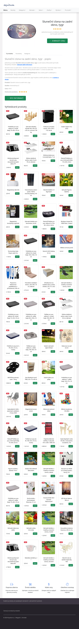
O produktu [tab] (9, 53)
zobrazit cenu (58, 41)
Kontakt (24, 617)
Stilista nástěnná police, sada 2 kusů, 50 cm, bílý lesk (66, 316)
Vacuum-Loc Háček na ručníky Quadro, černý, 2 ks (66, 470)
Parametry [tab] (19, 53)
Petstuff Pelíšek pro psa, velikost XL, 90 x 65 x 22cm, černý (49, 223)
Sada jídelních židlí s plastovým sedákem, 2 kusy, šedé (13, 411)
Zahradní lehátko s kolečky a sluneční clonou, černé (66, 284)
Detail (17, 134)
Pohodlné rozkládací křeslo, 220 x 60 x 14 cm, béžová (31, 284)
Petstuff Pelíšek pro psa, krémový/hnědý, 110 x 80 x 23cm (67, 160)
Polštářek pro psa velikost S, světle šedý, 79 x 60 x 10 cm (13, 500)
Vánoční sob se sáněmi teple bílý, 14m (67, 559)
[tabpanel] (33, 75)
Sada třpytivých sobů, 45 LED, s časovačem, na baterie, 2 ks (66, 440)
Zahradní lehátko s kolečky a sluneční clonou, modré (48, 530)
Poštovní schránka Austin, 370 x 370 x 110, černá (48, 128)
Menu (5, 10)
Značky (49, 10)
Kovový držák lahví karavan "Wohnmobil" (48, 499)
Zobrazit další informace (24, 64)
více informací (16, 98)
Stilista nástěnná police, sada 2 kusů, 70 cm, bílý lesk (31, 160)
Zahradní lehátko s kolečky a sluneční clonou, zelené (48, 470)
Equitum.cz (11, 617)
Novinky (13, 10)
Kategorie (22, 10)
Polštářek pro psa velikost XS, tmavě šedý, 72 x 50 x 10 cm (13, 316)
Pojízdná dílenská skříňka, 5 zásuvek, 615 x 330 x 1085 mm (49, 440)
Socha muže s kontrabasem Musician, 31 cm (31, 500)
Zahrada (31, 10)
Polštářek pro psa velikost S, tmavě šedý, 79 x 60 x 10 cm (13, 128)
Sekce (40, 10)
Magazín (18, 617)
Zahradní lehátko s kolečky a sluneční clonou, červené (48, 559)
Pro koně (67, 10)
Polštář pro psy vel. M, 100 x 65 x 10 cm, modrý (31, 440)
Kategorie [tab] (27, 53)
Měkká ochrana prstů (66, 248)
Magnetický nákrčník (13, 190)
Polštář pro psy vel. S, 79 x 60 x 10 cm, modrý (13, 348)
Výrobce (58, 10)
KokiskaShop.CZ (68, 32)
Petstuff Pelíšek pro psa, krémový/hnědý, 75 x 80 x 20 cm (13, 440)
